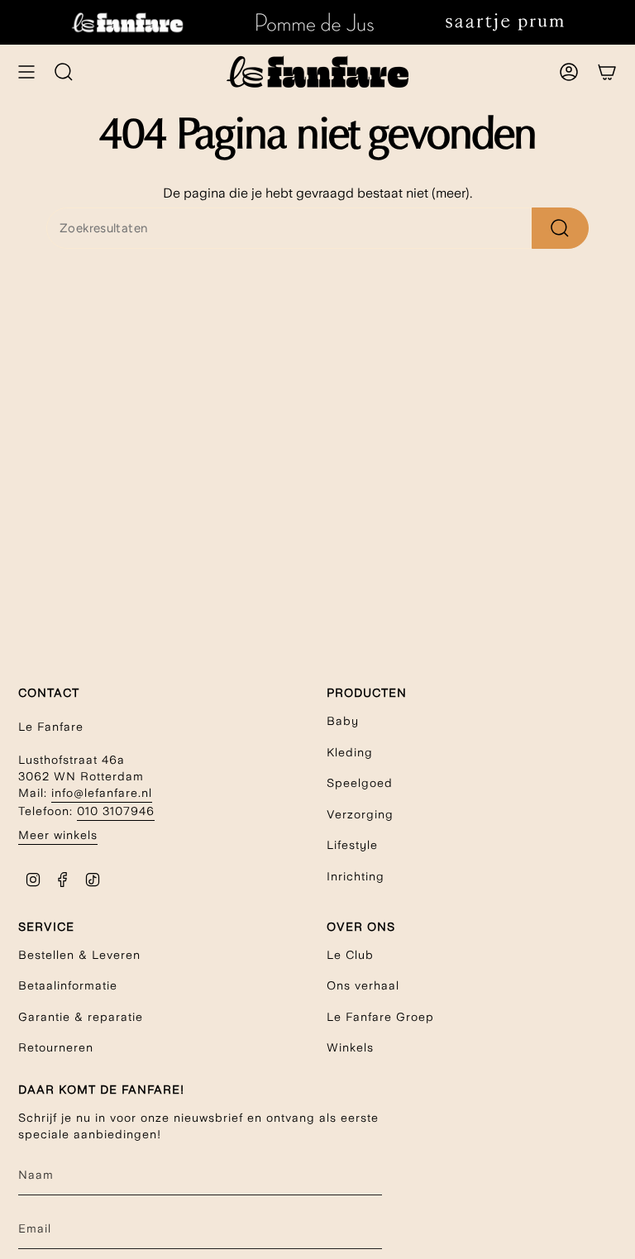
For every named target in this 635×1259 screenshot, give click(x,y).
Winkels (350, 1047)
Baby (343, 720)
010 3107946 (116, 811)
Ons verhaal (363, 985)
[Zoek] (560, 228)
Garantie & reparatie (80, 1016)
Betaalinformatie (67, 985)
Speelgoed (360, 782)
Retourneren (55, 1047)
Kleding (350, 752)
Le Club (350, 954)
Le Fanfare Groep (380, 1016)
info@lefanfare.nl (101, 792)
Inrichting (355, 876)
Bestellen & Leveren (79, 954)
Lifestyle (352, 844)
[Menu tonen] (26, 72)
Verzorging (360, 814)
